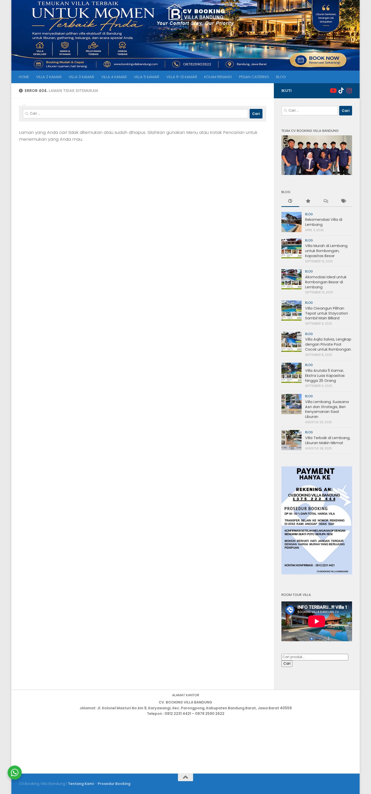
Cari (286, 663)
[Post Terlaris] (308, 201)
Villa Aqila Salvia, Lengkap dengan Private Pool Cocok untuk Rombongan (328, 344)
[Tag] (343, 201)
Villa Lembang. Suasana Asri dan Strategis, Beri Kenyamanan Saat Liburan (327, 409)
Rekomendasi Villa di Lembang (323, 222)
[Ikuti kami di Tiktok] (341, 90)
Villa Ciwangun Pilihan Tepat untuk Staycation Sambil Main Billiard (326, 313)
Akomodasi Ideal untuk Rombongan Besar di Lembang (326, 281)
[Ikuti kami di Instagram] (349, 90)
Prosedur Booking (114, 783)
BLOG (281, 76)
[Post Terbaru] (290, 201)
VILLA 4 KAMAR (114, 76)
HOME (24, 76)
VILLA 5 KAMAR (146, 76)
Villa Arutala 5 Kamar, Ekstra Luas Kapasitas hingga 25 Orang (325, 375)
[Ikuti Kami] (333, 90)
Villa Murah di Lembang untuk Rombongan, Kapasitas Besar (326, 250)
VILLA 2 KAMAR (49, 76)
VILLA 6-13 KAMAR (181, 76)
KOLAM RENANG (218, 76)
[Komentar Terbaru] (325, 201)
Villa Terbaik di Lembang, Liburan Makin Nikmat (327, 440)
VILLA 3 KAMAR (81, 76)
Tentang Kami (81, 783)
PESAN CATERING (254, 76)
